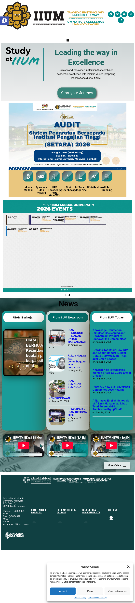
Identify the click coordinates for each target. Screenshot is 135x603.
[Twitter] (118, 14)
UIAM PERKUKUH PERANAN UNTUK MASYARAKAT (77, 336)
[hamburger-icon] (67, 40)
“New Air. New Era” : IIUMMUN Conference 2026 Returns (111, 388)
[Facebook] (111, 14)
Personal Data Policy (97, 598)
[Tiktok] (121, 20)
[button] (128, 566)
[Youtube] (124, 14)
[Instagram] (131, 14)
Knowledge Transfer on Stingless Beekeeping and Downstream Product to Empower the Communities (110, 334)
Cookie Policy (80, 598)
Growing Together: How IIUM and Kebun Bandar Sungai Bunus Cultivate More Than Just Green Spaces (110, 354)
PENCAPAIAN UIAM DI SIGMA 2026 (77, 412)
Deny (90, 591)
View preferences (117, 591)
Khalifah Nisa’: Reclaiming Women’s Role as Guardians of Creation (112, 372)
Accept (63, 591)
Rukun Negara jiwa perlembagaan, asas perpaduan (77, 361)
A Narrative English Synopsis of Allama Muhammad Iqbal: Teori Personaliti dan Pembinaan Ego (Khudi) (111, 405)
